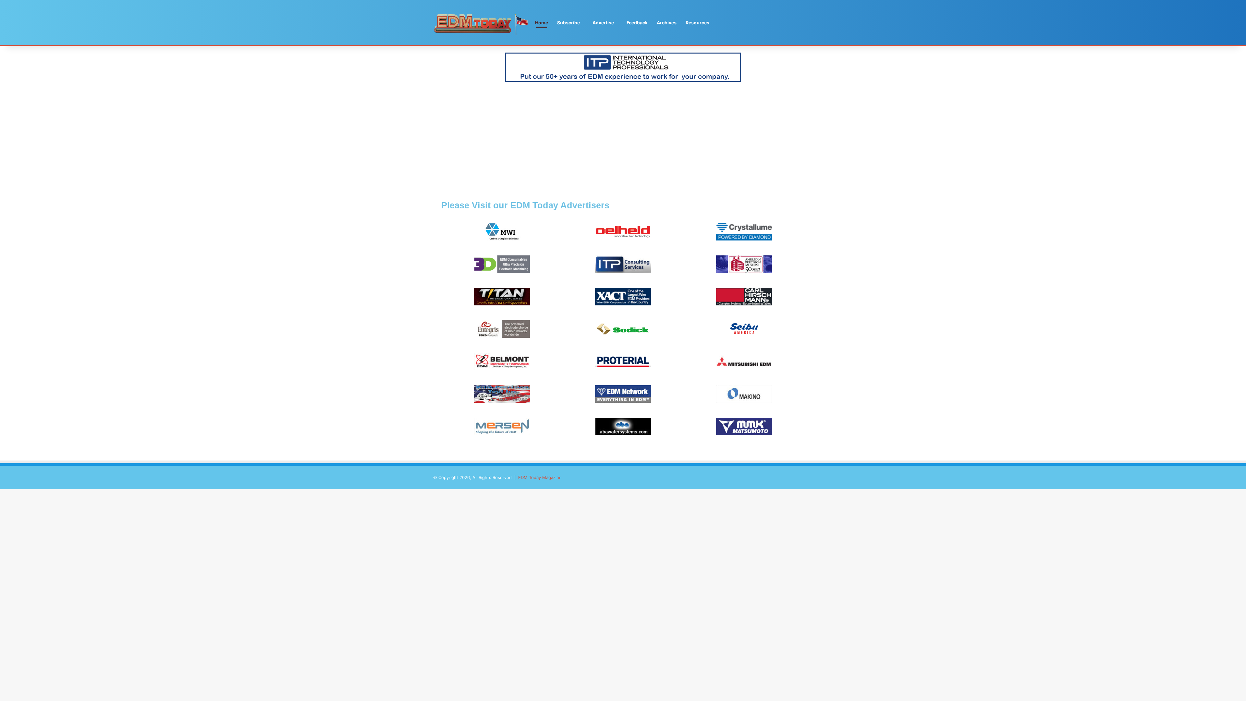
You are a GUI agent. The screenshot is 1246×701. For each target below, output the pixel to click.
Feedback (637, 22)
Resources (697, 22)
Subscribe (568, 22)
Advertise (603, 22)
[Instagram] (808, 22)
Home (541, 22)
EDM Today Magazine (540, 477)
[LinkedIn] (798, 22)
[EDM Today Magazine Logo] (481, 22)
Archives (667, 22)
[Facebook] (779, 22)
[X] (788, 22)
